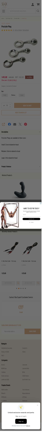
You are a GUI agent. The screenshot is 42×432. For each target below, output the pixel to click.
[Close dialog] (40, 203)
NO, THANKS (31, 222)
